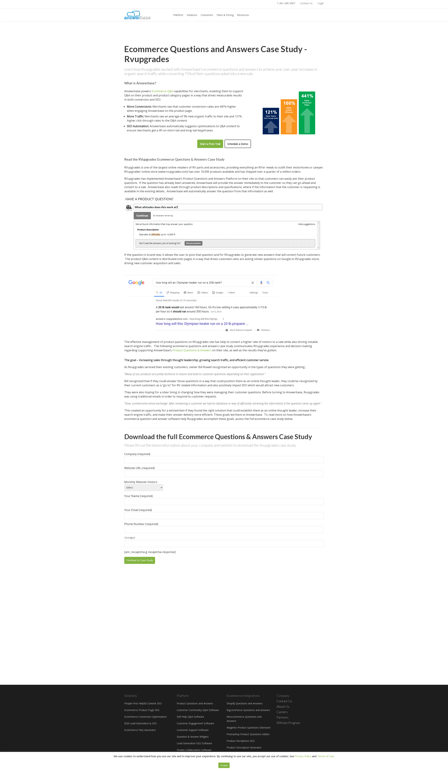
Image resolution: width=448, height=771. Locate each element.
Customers (207, 15)
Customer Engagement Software (195, 723)
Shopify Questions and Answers (244, 703)
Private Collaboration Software (194, 750)
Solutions (192, 15)
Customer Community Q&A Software (198, 710)
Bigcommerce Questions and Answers (248, 710)
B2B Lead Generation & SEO (140, 723)
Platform (178, 15)
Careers (282, 712)
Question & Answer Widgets (193, 736)
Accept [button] (223, 765)
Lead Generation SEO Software (194, 743)
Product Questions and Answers (195, 703)
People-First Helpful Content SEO (143, 703)
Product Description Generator (244, 747)
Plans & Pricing (225, 15)
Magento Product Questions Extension (249, 727)
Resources (243, 15)
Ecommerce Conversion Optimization (145, 716)
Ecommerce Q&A (162, 91)
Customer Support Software (193, 730)
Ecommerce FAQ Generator (140, 730)
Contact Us (306, 3)
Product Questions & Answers (191, 350)
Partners (282, 717)
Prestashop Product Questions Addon (248, 734)
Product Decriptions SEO (241, 740)
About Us (282, 706)
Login (320, 3)
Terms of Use (325, 756)
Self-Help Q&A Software (190, 716)
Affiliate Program (288, 723)
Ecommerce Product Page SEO (141, 710)
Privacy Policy (303, 756)
